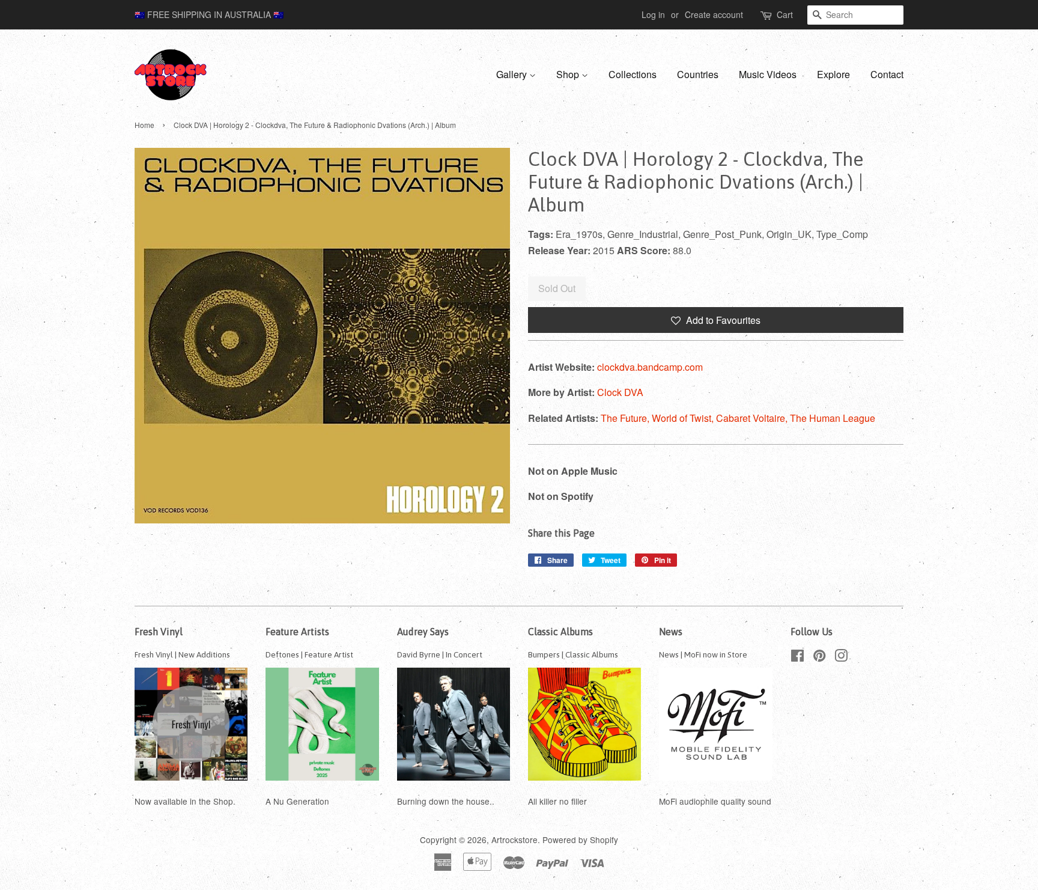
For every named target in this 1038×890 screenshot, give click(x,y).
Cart (785, 14)
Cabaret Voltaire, (753, 418)
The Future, (626, 418)
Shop (568, 74)
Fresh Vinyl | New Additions (182, 654)
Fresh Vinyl (159, 631)
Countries (697, 74)
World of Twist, (684, 418)
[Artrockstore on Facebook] (797, 657)
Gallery (512, 74)
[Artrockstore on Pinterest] (819, 657)
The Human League (832, 418)
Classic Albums (560, 631)
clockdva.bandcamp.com (650, 367)
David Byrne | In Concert (439, 654)
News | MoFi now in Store (703, 654)
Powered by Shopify (580, 840)
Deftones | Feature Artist (309, 654)
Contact (886, 74)
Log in (653, 14)
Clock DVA (620, 392)
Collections (633, 74)
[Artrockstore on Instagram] (841, 657)
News (670, 631)
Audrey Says (423, 631)
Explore (833, 74)
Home (144, 125)
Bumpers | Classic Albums (573, 654)
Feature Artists (297, 631)
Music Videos (768, 74)
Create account (714, 14)
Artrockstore (514, 840)
